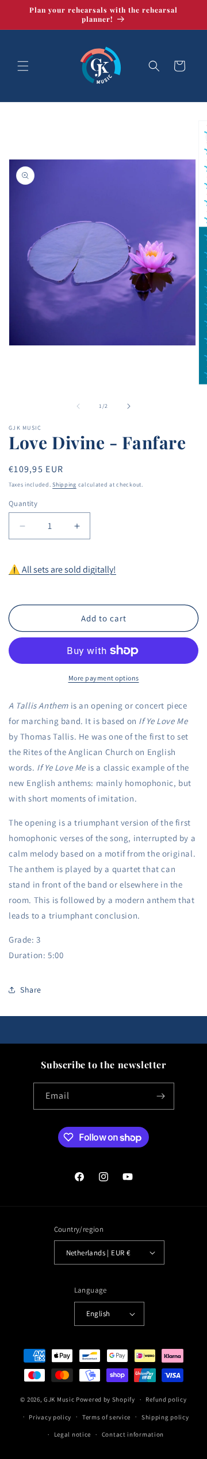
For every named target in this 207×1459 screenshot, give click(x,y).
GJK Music (59, 1399)
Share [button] (30, 990)
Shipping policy (165, 1417)
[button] (23, 66)
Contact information (133, 1434)
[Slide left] (78, 406)
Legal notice (72, 1434)
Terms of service (106, 1417)
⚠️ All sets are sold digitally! (62, 569)
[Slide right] (128, 406)
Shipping (64, 484)
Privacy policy (50, 1417)
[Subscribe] (161, 1096)
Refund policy (165, 1399)
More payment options (103, 678)
